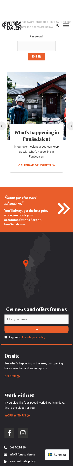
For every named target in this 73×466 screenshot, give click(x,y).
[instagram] (23, 433)
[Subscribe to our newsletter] (36, 329)
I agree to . (27, 337)
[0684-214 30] (15, 447)
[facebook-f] (9, 433)
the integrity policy (33, 337)
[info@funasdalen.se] (19, 454)
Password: (36, 36)
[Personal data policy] (20, 461)
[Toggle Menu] (66, 25)
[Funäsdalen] (11, 25)
